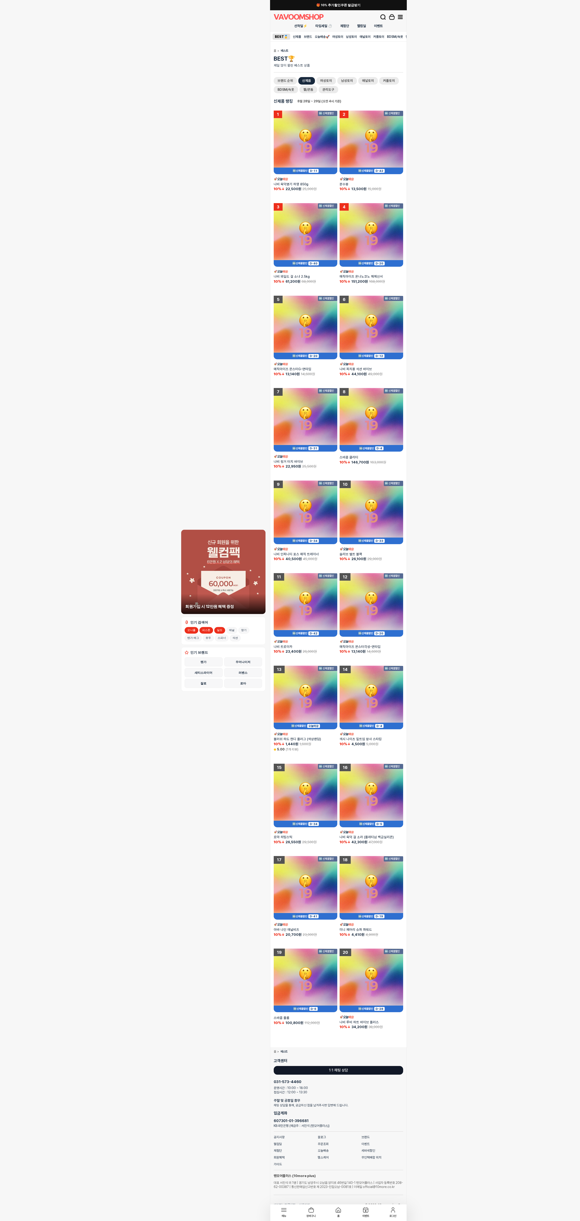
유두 (208, 637)
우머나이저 (243, 662)
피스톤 (206, 630)
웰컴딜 (361, 26)
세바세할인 (368, 1150)
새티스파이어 (203, 672)
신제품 (297, 37)
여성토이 (337, 37)
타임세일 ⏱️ (323, 26)
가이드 (278, 1164)
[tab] (285, 81)
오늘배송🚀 (322, 37)
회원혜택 (279, 1157)
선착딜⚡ (300, 26)
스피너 (222, 637)
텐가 (203, 662)
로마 (243, 683)
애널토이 (365, 37)
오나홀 (191, 630)
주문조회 (323, 1144)
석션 (235, 637)
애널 (232, 630)
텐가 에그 (193, 637)
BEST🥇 (281, 37)
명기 (244, 630)
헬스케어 (323, 1157)
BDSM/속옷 (395, 37)
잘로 (203, 683)
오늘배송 (323, 1150)
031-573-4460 (287, 1081)
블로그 (322, 1137)
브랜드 (308, 37)
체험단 (344, 26)
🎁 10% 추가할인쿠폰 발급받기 (338, 5)
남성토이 (351, 37)
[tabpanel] (338, 564)
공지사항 (279, 1137)
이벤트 (378, 26)
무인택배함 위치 (371, 1157)
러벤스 (243, 672)
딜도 (219, 630)
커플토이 (378, 37)
